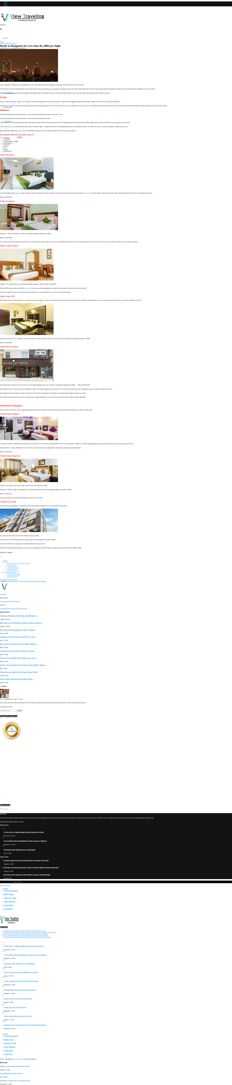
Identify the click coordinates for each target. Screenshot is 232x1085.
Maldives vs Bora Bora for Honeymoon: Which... (15, 1066)
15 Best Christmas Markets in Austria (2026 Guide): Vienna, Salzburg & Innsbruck (27, 937)
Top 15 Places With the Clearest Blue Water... (16, 679)
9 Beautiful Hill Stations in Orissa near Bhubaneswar (20, 990)
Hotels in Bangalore (11, 579)
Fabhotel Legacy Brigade (13, 573)
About (5, 4)
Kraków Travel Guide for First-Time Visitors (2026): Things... (23, 665)
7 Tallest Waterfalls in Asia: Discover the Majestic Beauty (21, 981)
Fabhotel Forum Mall (12, 576)
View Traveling (17, 882)
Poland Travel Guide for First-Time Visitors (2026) (19, 672)
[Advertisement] (54, 758)
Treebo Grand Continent (13, 567)
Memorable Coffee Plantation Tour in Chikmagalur (19, 850)
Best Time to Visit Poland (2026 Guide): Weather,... (19, 644)
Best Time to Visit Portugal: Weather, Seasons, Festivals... (21, 623)
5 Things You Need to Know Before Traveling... (17, 651)
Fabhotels (6, 562)
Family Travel (9, 894)
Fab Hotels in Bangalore (10, 572)
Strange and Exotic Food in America (15, 1007)
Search (20, 137)
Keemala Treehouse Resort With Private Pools (18, 998)
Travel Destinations (11, 891)
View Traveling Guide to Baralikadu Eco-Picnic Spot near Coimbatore (25, 841)
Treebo (5, 560)
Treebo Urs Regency (12, 566)
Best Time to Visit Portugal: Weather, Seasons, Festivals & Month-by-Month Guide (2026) (31, 867)
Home (5, 2)
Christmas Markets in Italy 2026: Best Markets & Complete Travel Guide (26, 860)
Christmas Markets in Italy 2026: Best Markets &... (19, 616)
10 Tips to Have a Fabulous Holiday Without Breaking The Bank (24, 832)
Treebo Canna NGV (12, 569)
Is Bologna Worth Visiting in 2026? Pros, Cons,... (18, 637)
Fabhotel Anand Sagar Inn (13, 575)
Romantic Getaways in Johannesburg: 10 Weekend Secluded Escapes (25, 1025)
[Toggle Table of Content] (1, 557)
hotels (12, 126)
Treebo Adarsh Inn (11, 565)
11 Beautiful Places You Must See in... (11, 1073)
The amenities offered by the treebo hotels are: (18, 563)
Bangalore (19, 130)
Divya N (2, 699)
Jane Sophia (9, 48)
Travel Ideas (8, 909)
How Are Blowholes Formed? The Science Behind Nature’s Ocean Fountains (26, 935)
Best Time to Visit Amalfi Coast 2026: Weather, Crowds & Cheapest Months (27, 874)
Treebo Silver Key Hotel (13, 570)
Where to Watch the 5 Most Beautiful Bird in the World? (21, 972)
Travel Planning (9, 902)
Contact (6, 5)
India (23, 101)
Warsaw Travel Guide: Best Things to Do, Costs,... (18, 658)
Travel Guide (8, 107)
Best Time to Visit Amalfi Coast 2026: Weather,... (18, 630)
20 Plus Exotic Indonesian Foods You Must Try (18, 1016)
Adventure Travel (10, 898)
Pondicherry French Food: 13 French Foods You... (15, 1080)
